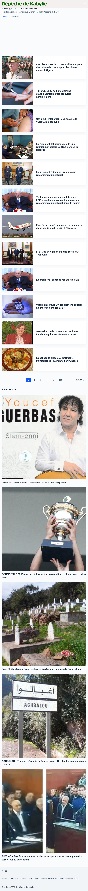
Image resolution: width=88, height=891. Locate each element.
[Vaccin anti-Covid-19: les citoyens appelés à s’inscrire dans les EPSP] (17, 306)
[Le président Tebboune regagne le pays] (17, 279)
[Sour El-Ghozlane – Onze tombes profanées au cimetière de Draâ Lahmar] (44, 624)
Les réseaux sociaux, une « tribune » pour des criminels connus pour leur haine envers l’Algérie (59, 67)
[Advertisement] (44, 39)
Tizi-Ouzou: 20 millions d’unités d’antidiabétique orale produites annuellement (53, 94)
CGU (30, 878)
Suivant (79, 380)
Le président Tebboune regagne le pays (57, 280)
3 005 (60, 380)
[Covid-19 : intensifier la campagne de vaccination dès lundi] (17, 120)
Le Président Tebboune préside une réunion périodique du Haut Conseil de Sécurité (57, 147)
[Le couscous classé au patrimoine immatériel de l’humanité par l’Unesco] (17, 359)
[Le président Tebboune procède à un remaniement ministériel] (17, 173)
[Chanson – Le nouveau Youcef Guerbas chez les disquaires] (44, 437)
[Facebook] (2, 871)
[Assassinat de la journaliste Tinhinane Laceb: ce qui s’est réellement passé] (17, 332)
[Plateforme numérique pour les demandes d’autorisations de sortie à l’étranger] (17, 226)
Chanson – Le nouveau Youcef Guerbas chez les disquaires (34, 482)
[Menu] (85, 4)
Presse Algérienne (18, 878)
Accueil (5, 878)
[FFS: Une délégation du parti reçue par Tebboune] (17, 253)
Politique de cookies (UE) (69, 878)
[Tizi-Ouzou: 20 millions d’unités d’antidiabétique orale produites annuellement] (17, 93)
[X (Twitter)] (6, 871)
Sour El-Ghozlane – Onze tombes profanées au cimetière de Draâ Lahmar (42, 669)
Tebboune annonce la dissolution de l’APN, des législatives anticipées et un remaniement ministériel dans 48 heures (58, 200)
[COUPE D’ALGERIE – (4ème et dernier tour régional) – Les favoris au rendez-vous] (44, 529)
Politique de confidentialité (46, 878)
